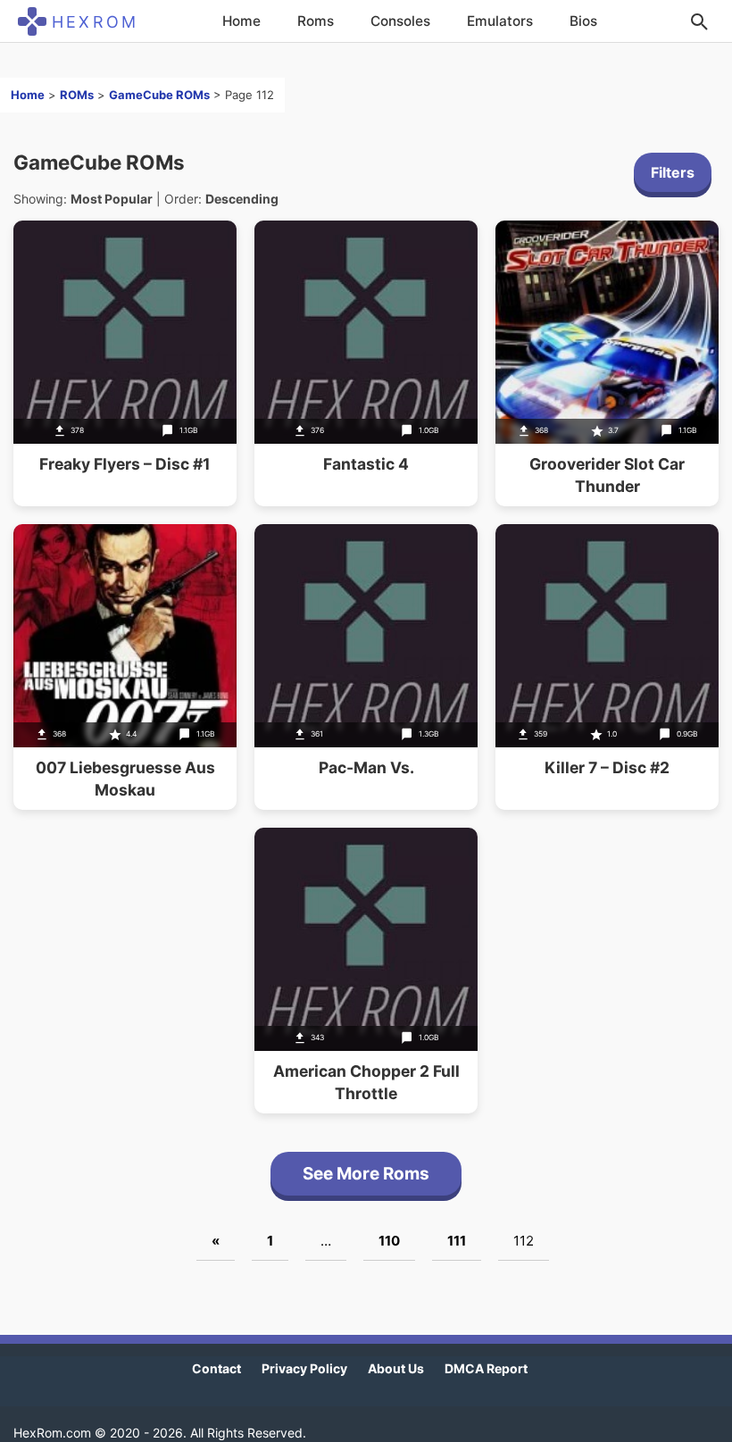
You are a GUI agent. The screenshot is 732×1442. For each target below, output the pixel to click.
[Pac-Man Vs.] (366, 667)
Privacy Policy (304, 1368)
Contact (216, 1368)
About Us (396, 1368)
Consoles (400, 21)
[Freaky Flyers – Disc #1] (125, 363)
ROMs (77, 95)
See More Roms (366, 1173)
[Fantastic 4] (366, 363)
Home (241, 21)
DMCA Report (486, 1368)
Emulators (500, 21)
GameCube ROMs (159, 95)
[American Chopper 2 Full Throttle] (366, 970)
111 (456, 1240)
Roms (315, 21)
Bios (583, 21)
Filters (673, 172)
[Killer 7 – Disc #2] (607, 667)
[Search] (699, 21)
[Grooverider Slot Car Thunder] (607, 363)
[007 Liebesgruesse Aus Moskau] (125, 667)
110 (389, 1240)
